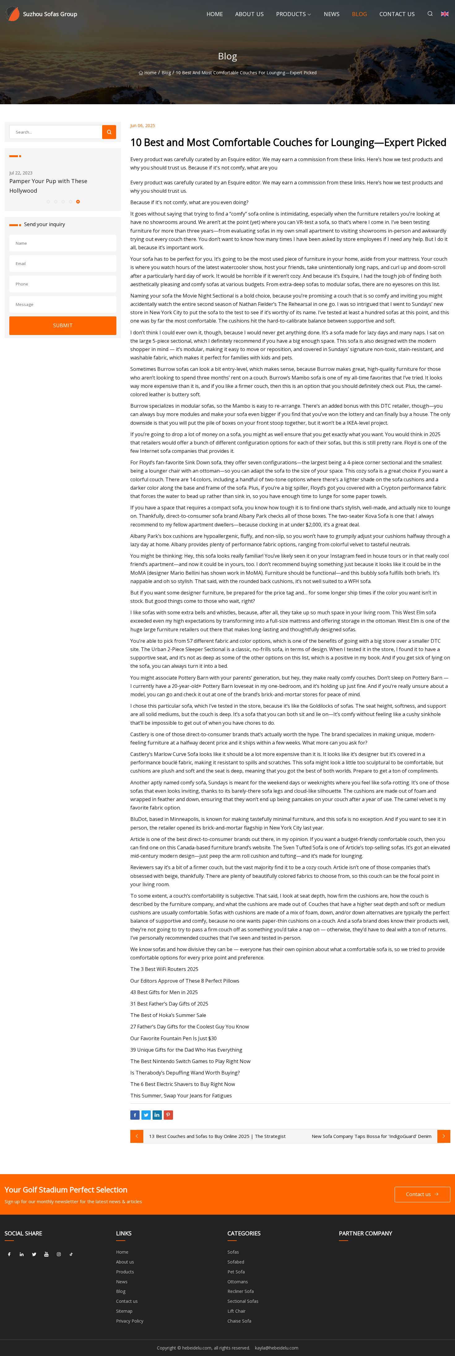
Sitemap (124, 1311)
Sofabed (236, 1262)
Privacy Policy (129, 1321)
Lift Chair (236, 1311)
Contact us (397, 14)
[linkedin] (21, 1254)
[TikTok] (71, 1254)
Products (291, 14)
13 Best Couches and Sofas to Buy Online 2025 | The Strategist (217, 1136)
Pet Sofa (236, 1272)
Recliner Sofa (241, 1291)
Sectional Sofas (243, 1301)
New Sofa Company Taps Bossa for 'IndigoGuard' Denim (371, 1136)
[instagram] (58, 1254)
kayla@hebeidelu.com (276, 1348)
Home (214, 14)
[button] (48, 201)
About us (249, 14)
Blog (359, 14)
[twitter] (34, 1254)
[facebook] (9, 1254)
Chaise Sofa (239, 1321)
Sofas (233, 1252)
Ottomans (238, 1282)
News (332, 14)
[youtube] (46, 1254)
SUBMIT (63, 325)
